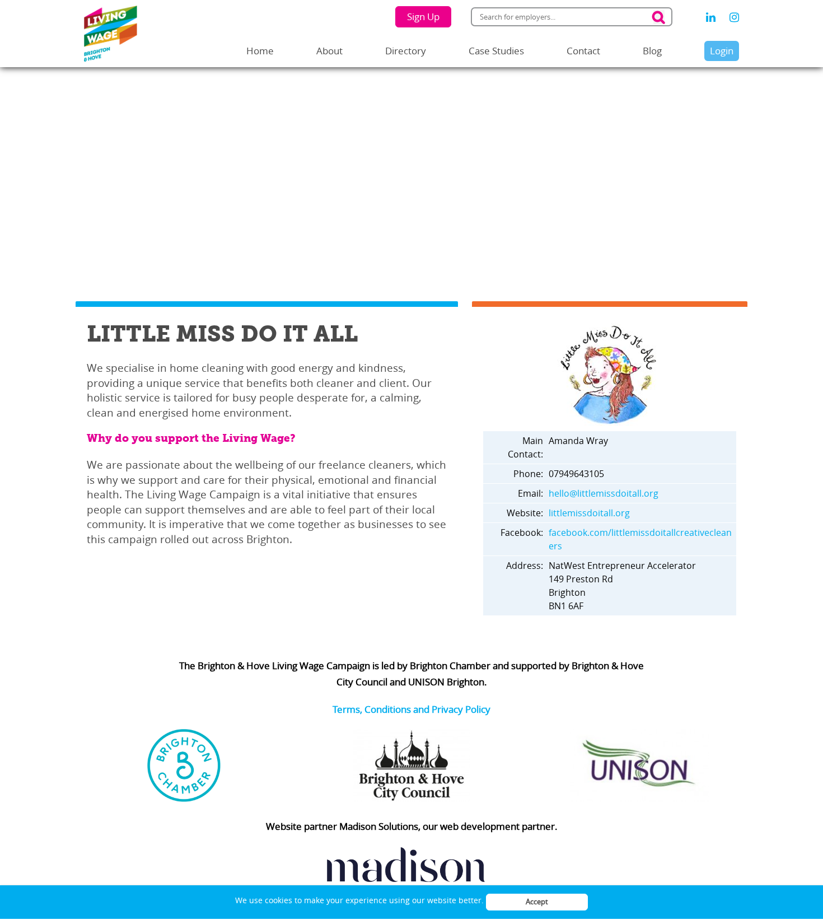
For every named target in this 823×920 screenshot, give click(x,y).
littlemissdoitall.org (589, 513)
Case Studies (496, 50)
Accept (537, 901)
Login (721, 50)
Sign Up (423, 16)
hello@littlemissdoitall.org (603, 493)
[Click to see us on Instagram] (734, 17)
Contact (583, 50)
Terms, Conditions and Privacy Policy (411, 709)
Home (260, 50)
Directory (405, 50)
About (329, 50)
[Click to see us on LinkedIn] (711, 17)
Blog (652, 50)
